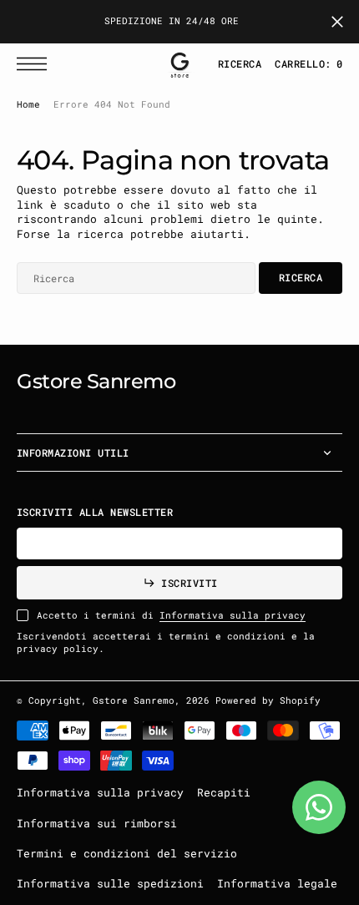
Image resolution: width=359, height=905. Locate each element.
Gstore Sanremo (133, 700)
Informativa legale (277, 883)
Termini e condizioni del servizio (127, 853)
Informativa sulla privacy (232, 615)
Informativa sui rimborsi (97, 823)
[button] (36, 64)
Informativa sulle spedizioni (110, 883)
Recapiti (223, 792)
